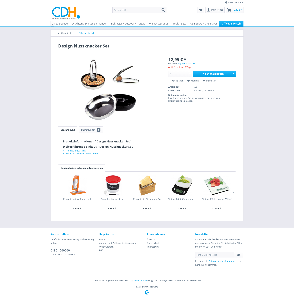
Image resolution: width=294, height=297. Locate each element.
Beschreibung (68, 129)
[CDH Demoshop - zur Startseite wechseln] (66, 13)
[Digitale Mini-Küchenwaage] (182, 185)
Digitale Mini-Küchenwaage (182, 199)
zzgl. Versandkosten (186, 63)
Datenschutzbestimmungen (223, 261)
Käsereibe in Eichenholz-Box (147, 199)
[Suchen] (163, 10)
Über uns (151, 239)
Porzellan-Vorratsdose (112, 199)
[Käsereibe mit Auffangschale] (77, 185)
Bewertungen (90, 129)
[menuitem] (139, 10)
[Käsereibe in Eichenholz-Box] (147, 185)
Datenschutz (153, 243)
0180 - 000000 (60, 250)
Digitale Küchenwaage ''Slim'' (217, 199)
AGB (101, 250)
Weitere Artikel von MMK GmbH (81, 153)
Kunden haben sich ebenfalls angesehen (82, 167)
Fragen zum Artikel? (75, 150)
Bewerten (211, 80)
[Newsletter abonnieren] (238, 255)
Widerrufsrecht (106, 246)
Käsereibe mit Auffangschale (77, 199)
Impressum (153, 246)
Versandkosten (140, 280)
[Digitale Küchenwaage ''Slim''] (217, 185)
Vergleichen (177, 80)
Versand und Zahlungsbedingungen (117, 243)
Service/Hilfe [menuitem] (234, 2)
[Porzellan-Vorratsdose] (112, 185)
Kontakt (103, 239)
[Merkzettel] (201, 10)
